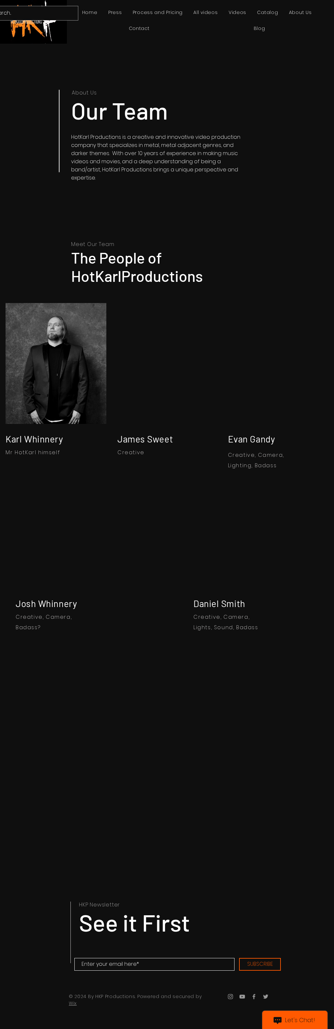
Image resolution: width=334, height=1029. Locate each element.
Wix (73, 1003)
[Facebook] (253, 996)
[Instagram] (230, 996)
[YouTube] (242, 996)
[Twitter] (265, 996)
